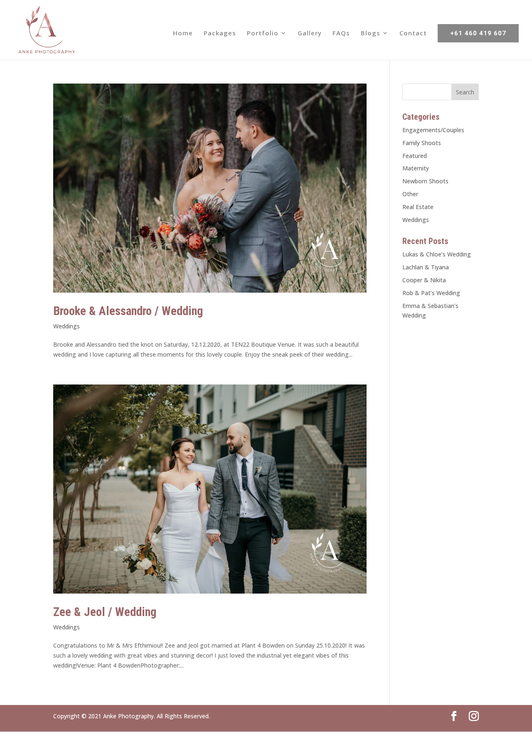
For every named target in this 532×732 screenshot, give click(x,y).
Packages (220, 33)
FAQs (341, 33)
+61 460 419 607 (478, 33)
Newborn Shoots (425, 181)
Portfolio (262, 33)
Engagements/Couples (433, 130)
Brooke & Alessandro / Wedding (128, 311)
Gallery (310, 33)
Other (410, 194)
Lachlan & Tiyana (425, 267)
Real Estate (417, 207)
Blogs (370, 33)
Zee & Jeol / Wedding (104, 612)
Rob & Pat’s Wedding (431, 293)
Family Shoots (421, 143)
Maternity (415, 168)
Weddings (66, 326)
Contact (413, 33)
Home (183, 33)
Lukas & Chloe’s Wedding (436, 254)
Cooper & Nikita (424, 280)
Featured (414, 156)
